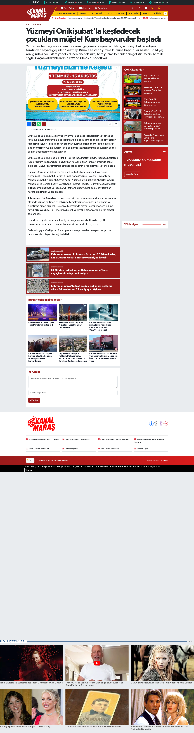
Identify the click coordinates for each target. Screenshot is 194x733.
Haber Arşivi (143, 449)
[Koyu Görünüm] (152, 8)
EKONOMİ (97, 14)
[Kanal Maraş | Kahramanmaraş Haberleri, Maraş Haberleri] (36, 13)
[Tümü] (164, 152)
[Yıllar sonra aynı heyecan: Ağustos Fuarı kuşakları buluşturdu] (73, 312)
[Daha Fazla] (44, 124)
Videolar (86, 8)
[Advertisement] (145, 199)
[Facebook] (151, 423)
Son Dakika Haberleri (110, 449)
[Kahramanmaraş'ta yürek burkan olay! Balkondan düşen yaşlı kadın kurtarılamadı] (42, 343)
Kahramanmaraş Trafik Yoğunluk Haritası (149, 440)
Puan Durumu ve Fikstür (39, 449)
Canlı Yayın (103, 8)
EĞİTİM (157, 14)
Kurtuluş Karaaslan (36, 129)
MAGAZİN (133, 14)
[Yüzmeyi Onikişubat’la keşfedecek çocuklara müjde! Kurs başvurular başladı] (73, 93)
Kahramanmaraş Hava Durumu (78, 439)
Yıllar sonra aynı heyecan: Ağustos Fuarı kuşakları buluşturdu (71, 324)
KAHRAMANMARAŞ (66, 14)
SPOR (109, 14)
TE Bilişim (164, 460)
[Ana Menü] (165, 8)
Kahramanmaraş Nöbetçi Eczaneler (44, 439)
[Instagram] (161, 423)
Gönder (34, 400)
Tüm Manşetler (71, 449)
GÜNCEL (84, 14)
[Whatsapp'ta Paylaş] (39, 124)
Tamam (28, 470)
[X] (156, 423)
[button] (165, 13)
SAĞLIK (146, 14)
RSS (31, 460)
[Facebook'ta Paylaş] (29, 124)
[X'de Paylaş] (34, 124)
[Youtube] (166, 423)
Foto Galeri (69, 8)
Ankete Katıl (132, 174)
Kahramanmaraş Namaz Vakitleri (115, 439)
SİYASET (120, 14)
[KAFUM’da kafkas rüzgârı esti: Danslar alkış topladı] (42, 312)
